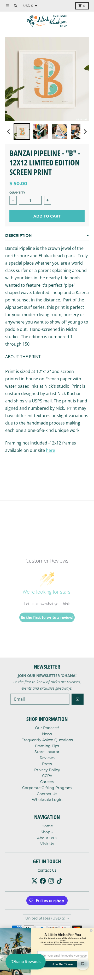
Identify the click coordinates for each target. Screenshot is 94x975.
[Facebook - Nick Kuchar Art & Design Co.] (43, 881)
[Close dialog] (91, 930)
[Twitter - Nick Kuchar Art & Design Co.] (34, 881)
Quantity (17, 192)
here (50, 450)
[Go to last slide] (9, 131)
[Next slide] (85, 131)
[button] (22, 131)
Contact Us (47, 870)
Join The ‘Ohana (62, 964)
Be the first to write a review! (47, 617)
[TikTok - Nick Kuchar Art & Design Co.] (59, 881)
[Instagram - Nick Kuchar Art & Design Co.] (51, 881)
